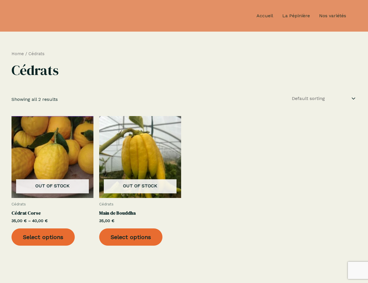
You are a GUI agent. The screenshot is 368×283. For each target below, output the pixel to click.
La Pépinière (296, 15)
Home (18, 53)
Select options (43, 237)
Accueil (264, 15)
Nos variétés (332, 15)
